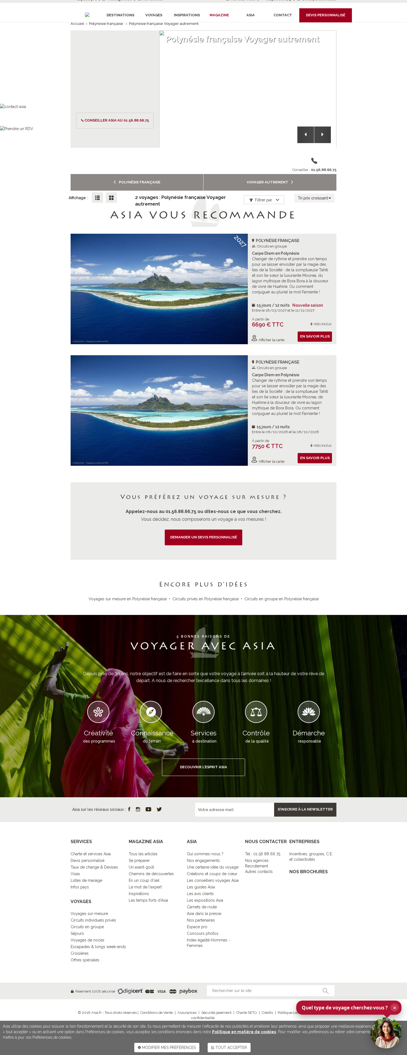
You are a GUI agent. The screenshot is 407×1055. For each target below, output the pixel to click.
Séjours (77, 933)
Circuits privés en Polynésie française (205, 599)
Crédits (267, 1013)
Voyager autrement (268, 182)
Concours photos (202, 933)
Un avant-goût (141, 867)
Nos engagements (203, 860)
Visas (75, 874)
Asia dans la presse (204, 913)
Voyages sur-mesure (89, 913)
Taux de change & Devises (94, 867)
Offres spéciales (85, 960)
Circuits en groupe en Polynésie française (281, 599)
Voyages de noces (87, 940)
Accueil (77, 24)
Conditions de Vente (156, 1013)
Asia (250, 15)
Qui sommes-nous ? (205, 854)
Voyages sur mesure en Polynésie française (128, 599)
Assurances (187, 1013)
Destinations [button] (120, 15)
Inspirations (139, 893)
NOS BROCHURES (308, 871)
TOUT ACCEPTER (230, 1047)
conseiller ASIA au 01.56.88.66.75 (116, 120)
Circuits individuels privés (93, 920)
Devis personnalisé (87, 860)
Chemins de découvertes (151, 874)
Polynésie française (106, 24)
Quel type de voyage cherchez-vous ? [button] (349, 1007)
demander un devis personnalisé (203, 537)
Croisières (80, 953)
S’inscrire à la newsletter (305, 809)
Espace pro (197, 927)
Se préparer (139, 860)
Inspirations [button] (187, 15)
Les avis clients (200, 893)
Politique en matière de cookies (244, 1032)
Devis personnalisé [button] (325, 15)
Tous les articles (143, 854)
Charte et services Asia (91, 854)
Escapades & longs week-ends (98, 946)
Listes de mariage (86, 880)
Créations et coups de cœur (212, 874)
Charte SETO (246, 1013)
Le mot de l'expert (145, 887)
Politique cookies (291, 1013)
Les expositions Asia (205, 900)
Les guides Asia (201, 887)
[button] (305, 135)
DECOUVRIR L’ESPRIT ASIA (203, 767)
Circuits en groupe (87, 927)
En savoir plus (315, 336)
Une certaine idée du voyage (212, 867)
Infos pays (80, 887)
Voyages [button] (153, 15)
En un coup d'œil (144, 880)
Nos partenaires (201, 920)
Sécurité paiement (216, 1013)
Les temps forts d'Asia (148, 900)
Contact (283, 15)
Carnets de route (202, 907)
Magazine (219, 15)
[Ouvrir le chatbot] (385, 1032)
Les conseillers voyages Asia (213, 880)
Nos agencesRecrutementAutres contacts (259, 866)
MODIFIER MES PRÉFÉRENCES (168, 1047)
